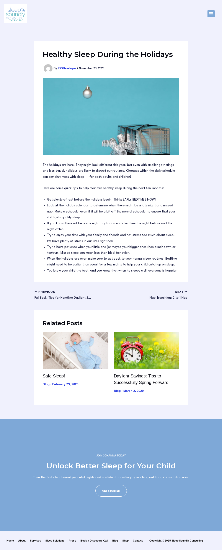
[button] (211, 13)
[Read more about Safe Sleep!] (75, 350)
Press (72, 540)
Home (10, 540)
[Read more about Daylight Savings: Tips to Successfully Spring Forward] (147, 350)
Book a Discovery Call (94, 540)
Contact (138, 540)
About (22, 540)
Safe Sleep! (54, 376)
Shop (125, 540)
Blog (46, 384)
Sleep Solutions (54, 540)
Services (35, 540)
